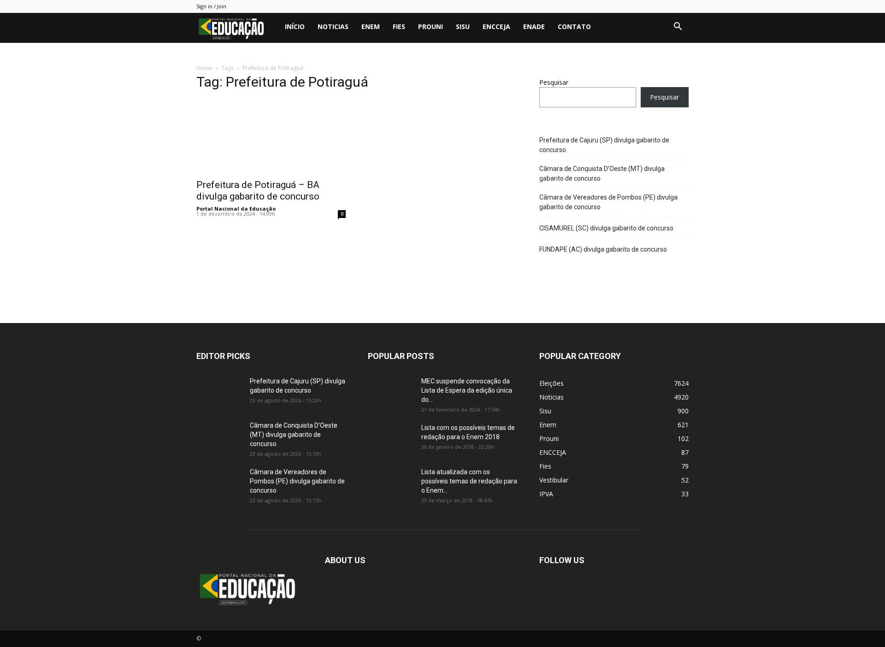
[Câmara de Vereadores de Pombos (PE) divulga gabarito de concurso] (219, 483)
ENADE (534, 26)
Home (204, 68)
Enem (370, 26)
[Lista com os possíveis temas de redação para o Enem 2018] (391, 439)
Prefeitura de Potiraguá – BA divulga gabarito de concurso (257, 190)
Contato (574, 26)
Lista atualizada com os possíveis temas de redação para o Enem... (469, 481)
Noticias (333, 26)
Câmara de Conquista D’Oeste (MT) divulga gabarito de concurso (602, 173)
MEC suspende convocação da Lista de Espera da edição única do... (466, 390)
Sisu (463, 26)
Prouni (430, 26)
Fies (399, 26)
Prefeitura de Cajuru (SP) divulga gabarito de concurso (604, 144)
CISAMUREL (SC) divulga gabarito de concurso (606, 228)
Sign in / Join (211, 6)
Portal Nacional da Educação (236, 208)
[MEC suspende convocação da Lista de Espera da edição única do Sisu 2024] (389, 391)
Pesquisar (553, 82)
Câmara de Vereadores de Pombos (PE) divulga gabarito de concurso (608, 202)
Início (295, 26)
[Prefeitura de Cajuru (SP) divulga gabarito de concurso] (219, 392)
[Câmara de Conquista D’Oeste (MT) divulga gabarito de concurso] (219, 437)
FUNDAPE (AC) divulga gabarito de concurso (603, 249)
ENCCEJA (496, 26)
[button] (678, 27)
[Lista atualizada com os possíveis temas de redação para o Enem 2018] (391, 483)
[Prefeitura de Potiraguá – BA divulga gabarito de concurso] (271, 136)
